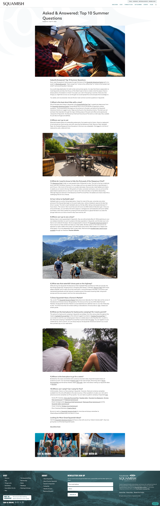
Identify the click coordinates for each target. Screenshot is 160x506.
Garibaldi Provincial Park (62, 316)
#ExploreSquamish (60, 84)
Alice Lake (79, 382)
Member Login (152, 1)
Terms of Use (122, 492)
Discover (115, 4)
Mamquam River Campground (91, 402)
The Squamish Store (25, 478)
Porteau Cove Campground (70, 406)
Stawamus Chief (57, 183)
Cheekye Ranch (71, 408)
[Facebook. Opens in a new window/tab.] (18, 502)
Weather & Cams (47, 488)
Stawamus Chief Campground (73, 402)
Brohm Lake (75, 381)
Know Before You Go (10, 488)
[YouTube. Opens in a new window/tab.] (23, 502)
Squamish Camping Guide (69, 411)
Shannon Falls (98, 288)
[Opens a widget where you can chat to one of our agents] (155, 503)
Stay (121, 4)
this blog (54, 384)
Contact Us (46, 486)
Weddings (135, 1)
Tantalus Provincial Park (98, 316)
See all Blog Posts (55, 427)
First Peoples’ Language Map (143, 488)
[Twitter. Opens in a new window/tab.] (20, 502)
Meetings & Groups (143, 1)
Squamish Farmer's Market (67, 300)
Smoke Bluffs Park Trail (83, 104)
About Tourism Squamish (50, 481)
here (98, 126)
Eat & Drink (138, 4)
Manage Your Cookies (139, 492)
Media (22, 483)
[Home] (13, 5)
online (92, 320)
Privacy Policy (129, 492)
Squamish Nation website (141, 487)
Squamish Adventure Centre (95, 82)
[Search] (156, 5)
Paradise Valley (83, 398)
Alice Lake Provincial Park (71, 398)
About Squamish (47, 478)
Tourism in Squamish (49, 483)
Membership (23, 480)
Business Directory (48, 491)
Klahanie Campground (71, 400)
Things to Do (128, 4)
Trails (130, 1)
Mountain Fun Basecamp (96, 398)
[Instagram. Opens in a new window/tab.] (15, 502)
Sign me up (73, 494)
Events (146, 4)
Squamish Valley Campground (60, 404)
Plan (151, 4)
